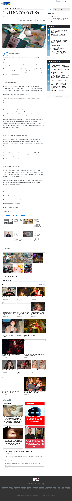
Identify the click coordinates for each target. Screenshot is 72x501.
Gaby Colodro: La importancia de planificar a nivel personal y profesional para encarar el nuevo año (24, 457)
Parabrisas (41, 488)
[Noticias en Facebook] (32, 484)
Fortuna (23, 488)
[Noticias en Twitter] (36, 484)
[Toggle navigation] (2, 4)
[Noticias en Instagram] (29, 484)
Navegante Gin (9, 461)
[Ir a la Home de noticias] (36, 479)
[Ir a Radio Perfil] (60, 0)
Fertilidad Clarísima (10, 468)
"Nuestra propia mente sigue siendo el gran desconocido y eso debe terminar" (23, 464)
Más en (5, 400)
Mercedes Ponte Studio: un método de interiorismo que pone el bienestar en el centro (37, 224)
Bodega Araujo (9, 453)
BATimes (36, 491)
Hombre (29, 488)
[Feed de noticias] (39, 484)
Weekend (35, 488)
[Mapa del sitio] (43, 484)
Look (55, 488)
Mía (63, 488)
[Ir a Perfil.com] (68, 0)
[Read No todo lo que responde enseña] (9, 219)
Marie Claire (17, 488)
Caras (11, 488)
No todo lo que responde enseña (18, 220)
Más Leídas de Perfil (54, 62)
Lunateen (68, 488)
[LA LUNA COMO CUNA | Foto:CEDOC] (8, 258)
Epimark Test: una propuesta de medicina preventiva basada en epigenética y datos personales (38, 237)
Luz (59, 488)
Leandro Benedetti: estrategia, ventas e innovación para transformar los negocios (18, 236)
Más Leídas (51, 26)
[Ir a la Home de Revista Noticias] (6, 3)
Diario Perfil (4, 488)
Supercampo (48, 488)
